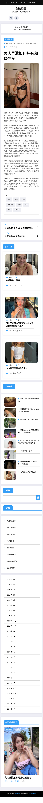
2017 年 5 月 (11, 662)
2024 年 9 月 (11, 631)
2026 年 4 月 (11, 600)
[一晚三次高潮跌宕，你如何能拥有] (10, 403)
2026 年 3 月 (11, 605)
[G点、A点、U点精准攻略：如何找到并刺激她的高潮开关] (10, 445)
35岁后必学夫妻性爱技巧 (18, 772)
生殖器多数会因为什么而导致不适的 (19, 228)
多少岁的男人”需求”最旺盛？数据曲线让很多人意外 (19, 324)
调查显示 (19, 43)
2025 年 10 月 (11, 626)
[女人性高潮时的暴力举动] (21, 352)
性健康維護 (8, 39)
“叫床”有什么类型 (26, 451)
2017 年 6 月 (11, 657)
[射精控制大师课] (21, 265)
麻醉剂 (35, 43)
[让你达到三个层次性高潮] (10, 477)
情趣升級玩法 (11, 555)
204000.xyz (18, 788)
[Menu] (4, 18)
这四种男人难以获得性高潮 (29, 420)
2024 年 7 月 (11, 636)
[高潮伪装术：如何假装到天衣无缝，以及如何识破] (10, 435)
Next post (8, 233)
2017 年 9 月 (11, 642)
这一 (24, 43)
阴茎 (27, 43)
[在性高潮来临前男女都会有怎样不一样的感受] (10, 466)
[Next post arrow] (37, 236)
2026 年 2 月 (11, 610)
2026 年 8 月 (11, 579)
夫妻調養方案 (11, 521)
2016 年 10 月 (11, 699)
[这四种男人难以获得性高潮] (10, 424)
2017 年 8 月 (11, 647)
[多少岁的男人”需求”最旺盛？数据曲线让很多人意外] (21, 307)
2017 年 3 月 (11, 673)
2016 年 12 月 (11, 688)
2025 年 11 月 (11, 621)
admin (11, 277)
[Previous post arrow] (37, 226)
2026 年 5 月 (11, 595)
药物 (14, 43)
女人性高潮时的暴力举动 (16, 368)
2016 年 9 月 (11, 704)
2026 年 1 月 (11, 616)
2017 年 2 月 (11, 678)
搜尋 (8, 490)
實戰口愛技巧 (11, 528)
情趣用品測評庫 (12, 561)
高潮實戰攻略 (11, 568)
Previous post (9, 225)
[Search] (11, 18)
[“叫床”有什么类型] (10, 456)
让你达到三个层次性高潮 (28, 472)
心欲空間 (20, 8)
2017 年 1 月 (11, 683)
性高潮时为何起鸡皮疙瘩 (14, 236)
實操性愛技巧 (11, 534)
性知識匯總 (10, 548)
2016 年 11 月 (11, 693)
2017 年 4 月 (11, 668)
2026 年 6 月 (11, 590)
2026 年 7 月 (11, 585)
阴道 (31, 43)
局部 (7, 43)
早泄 (10, 43)
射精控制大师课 (13, 280)
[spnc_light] (16, 18)
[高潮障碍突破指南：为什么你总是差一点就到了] (10, 414)
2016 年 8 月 (11, 709)
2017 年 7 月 (11, 652)
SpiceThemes (32, 788)
